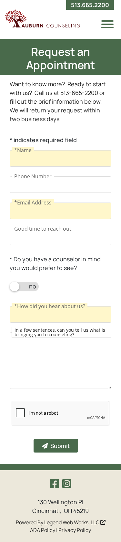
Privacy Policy (74, 530)
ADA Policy (42, 530)
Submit (60, 446)
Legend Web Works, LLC (72, 522)
